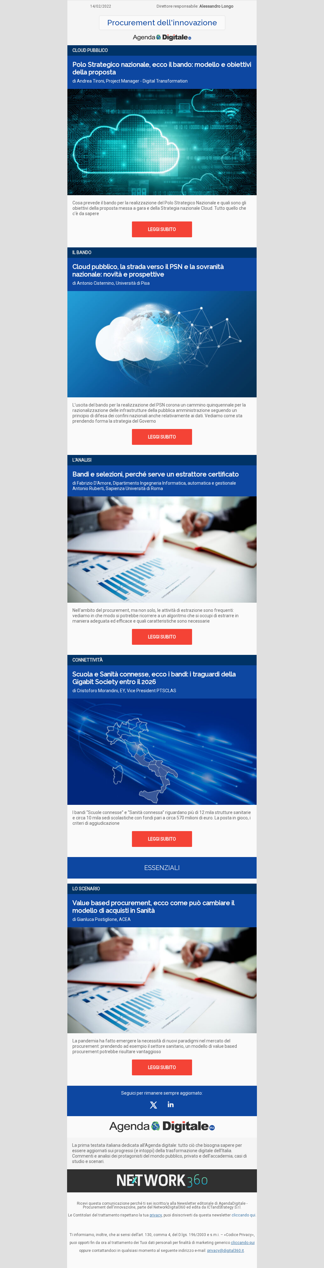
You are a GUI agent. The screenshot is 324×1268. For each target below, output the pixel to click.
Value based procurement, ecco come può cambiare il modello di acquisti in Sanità (153, 906)
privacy (156, 1215)
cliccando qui (243, 1242)
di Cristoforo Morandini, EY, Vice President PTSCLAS (124, 690)
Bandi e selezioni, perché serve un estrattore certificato (155, 474)
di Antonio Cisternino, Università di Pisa (111, 283)
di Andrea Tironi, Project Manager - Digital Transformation (130, 81)
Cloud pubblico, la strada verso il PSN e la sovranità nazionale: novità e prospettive (148, 270)
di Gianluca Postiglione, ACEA (101, 919)
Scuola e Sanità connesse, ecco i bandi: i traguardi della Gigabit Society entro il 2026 (154, 678)
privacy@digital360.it (225, 1250)
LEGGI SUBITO (162, 229)
